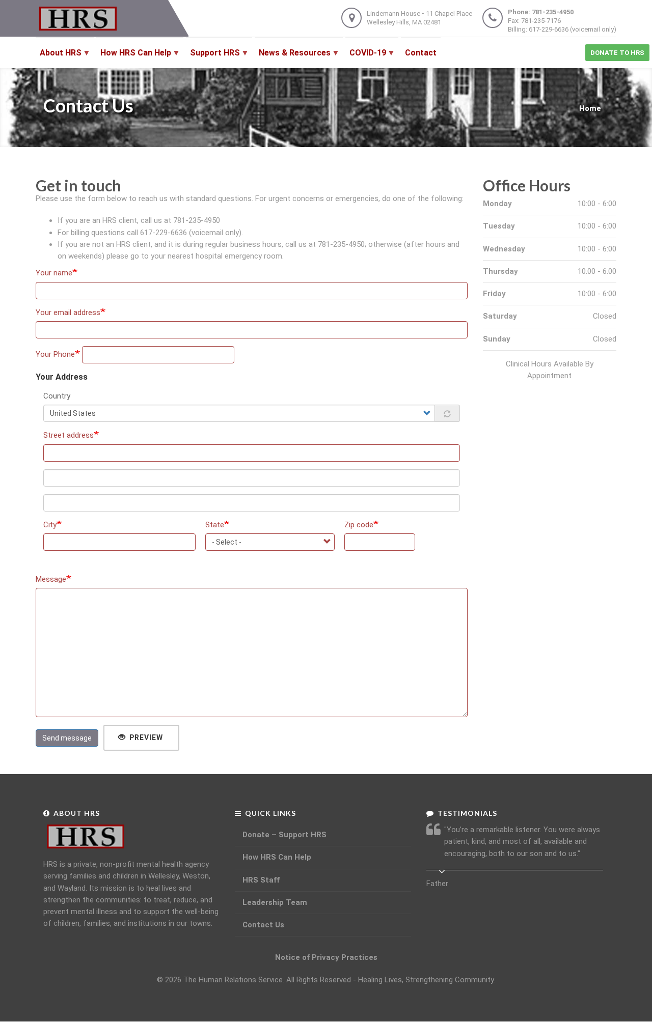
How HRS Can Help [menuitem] (133, 58)
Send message (67, 738)
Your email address (68, 312)
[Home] (81, 18)
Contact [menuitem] (421, 53)
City (50, 524)
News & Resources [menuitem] (293, 58)
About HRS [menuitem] (59, 58)
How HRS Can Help (276, 857)
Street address (68, 435)
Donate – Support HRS (284, 834)
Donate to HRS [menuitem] (617, 52)
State (214, 524)
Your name (54, 272)
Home (590, 108)
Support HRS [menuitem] (213, 58)
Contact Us (263, 924)
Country (56, 396)
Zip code (358, 524)
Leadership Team (274, 902)
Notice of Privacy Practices (326, 957)
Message (51, 579)
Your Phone (55, 354)
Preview (145, 737)
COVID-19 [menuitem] (365, 58)
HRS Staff (261, 880)
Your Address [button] (62, 377)
